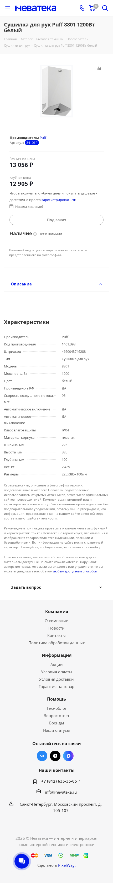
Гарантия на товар (56, 686)
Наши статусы (56, 730)
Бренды (56, 722)
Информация (56, 655)
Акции (56, 664)
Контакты (56, 635)
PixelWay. (67, 865)
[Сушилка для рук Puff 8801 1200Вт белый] (56, 91)
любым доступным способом (75, 571)
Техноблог (56, 708)
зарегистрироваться (58, 199)
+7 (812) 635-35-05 (59, 781)
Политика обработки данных (56, 642)
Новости (56, 628)
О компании (57, 620)
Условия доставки (56, 679)
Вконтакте (42, 756)
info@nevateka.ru (61, 792)
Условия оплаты (56, 671)
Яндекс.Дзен (55, 756)
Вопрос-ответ (56, 715)
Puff (43, 137)
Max (68, 756)
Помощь (56, 699)
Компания (56, 611)
